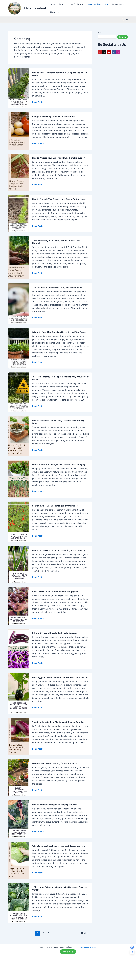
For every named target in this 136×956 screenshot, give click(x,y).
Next (85, 933)
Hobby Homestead (34, 8)
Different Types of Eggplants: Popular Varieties (54, 633)
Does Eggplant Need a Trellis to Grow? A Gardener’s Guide (60, 677)
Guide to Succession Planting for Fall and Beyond (55, 763)
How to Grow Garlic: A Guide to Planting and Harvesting (59, 550)
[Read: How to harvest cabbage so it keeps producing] (18, 819)
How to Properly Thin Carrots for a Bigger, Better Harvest (59, 199)
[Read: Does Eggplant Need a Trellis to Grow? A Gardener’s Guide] (18, 693)
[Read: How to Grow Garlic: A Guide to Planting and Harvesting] (18, 564)
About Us (54, 12)
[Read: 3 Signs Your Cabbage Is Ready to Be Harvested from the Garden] (18, 903)
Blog (61, 4)
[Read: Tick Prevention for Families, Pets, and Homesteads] (18, 303)
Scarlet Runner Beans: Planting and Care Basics (55, 506)
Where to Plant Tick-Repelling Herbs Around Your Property (60, 332)
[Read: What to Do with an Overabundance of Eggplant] (18, 606)
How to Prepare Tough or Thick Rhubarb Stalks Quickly (58, 158)
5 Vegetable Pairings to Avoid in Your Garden (53, 116)
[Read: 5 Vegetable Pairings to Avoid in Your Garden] (18, 131)
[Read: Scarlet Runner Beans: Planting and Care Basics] (18, 521)
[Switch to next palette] (127, 19)
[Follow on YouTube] (109, 52)
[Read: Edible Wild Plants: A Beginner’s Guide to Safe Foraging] (18, 479)
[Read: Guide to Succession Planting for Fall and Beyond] (18, 777)
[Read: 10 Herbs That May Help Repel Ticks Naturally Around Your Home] (18, 392)
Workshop (117, 4)
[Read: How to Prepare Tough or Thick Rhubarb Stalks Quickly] (18, 172)
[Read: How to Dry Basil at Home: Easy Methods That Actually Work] (18, 436)
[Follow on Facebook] (114, 52)
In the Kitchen (74, 4)
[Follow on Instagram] (118, 52)
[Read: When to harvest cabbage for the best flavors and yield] (18, 860)
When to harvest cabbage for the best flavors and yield (58, 846)
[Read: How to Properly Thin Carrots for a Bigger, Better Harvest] (18, 213)
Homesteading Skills (96, 4)
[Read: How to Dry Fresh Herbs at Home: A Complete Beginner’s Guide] (18, 88)
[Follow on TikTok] (104, 52)
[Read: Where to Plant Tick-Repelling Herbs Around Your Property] (18, 348)
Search (100, 33)
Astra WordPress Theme (88, 947)
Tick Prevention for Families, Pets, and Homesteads (57, 287)
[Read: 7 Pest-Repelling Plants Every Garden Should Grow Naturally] (18, 257)
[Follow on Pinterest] (100, 52)
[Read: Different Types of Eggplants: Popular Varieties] (18, 649)
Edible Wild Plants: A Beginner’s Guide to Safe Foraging (58, 464)
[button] (82, 4)
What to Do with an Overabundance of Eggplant (55, 591)
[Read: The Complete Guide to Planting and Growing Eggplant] (18, 736)
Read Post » (38, 102)
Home (52, 4)
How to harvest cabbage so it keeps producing (54, 804)
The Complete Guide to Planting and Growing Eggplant (58, 722)
